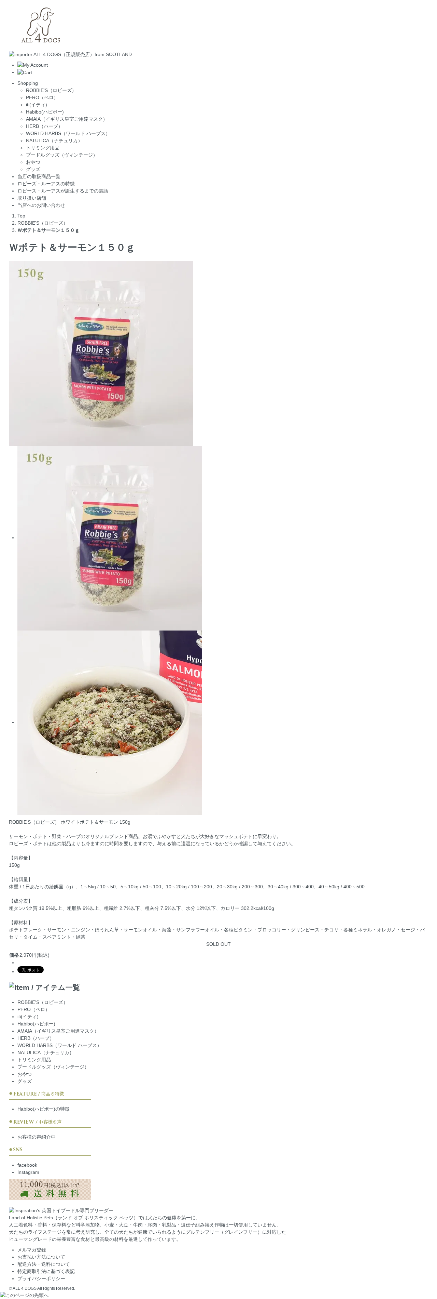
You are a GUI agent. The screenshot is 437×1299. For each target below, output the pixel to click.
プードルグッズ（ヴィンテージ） (62, 155)
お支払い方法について (41, 1257)
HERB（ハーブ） (44, 126)
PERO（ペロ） (42, 97)
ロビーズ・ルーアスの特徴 (46, 183)
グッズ (33, 169)
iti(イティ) (36, 104)
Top (21, 215)
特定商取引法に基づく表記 (46, 1271)
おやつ (33, 162)
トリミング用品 (42, 147)
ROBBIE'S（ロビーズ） (51, 90)
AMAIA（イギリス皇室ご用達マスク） (67, 119)
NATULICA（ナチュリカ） (54, 140)
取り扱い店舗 (31, 198)
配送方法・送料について (43, 1264)
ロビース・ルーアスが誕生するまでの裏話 (62, 191)
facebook (27, 1165)
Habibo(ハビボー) (45, 112)
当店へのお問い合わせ (41, 205)
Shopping (27, 83)
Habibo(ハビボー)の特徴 (43, 1109)
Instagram (28, 1172)
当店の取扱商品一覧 (38, 176)
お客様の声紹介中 (36, 1137)
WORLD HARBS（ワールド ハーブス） (68, 133)
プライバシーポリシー (41, 1278)
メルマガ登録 (31, 1249)
